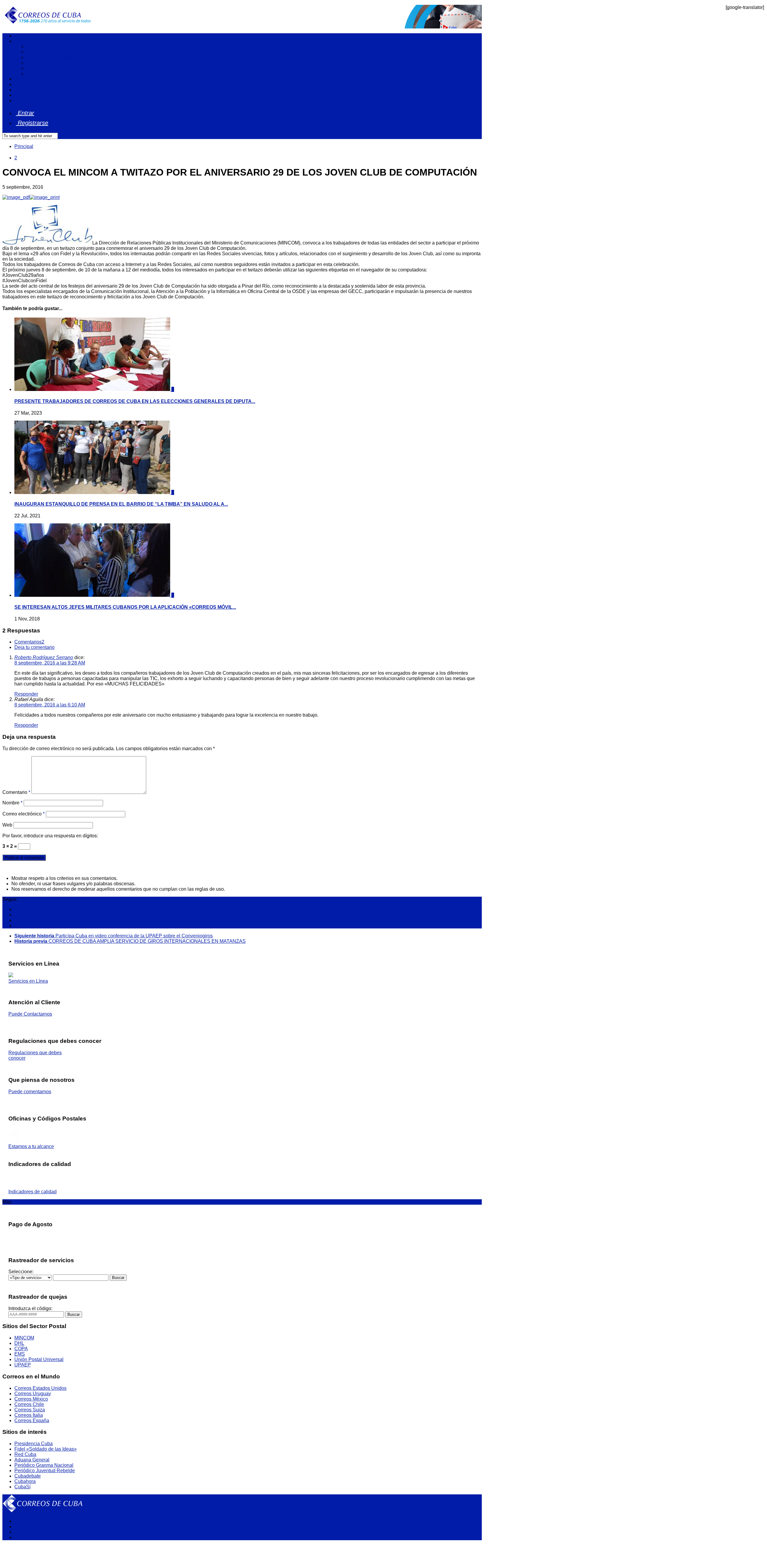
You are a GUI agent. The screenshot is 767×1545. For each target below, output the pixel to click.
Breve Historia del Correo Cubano (62, 73)
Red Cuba (25, 1454)
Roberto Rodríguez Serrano (43, 657)
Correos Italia (28, 1415)
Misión (33, 46)
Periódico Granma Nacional (43, 1465)
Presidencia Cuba (33, 1443)
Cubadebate (27, 1475)
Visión (33, 52)
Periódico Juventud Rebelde (44, 1470)
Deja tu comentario (34, 647)
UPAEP (22, 1364)
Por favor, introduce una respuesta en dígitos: (50, 835)
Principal (23, 146)
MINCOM (24, 1337)
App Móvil (25, 95)
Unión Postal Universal (39, 1359)
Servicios (24, 78)
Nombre (12, 802)
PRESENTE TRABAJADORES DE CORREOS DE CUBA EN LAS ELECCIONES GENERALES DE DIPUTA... (134, 401)
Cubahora (25, 1481)
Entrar (25, 113)
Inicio (20, 35)
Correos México (31, 1398)
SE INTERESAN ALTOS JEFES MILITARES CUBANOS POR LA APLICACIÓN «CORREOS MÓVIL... (125, 607)
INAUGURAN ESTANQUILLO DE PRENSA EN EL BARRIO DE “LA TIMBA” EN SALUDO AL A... (121, 504)
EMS (19, 1354)
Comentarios (29, 641)
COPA (21, 1348)
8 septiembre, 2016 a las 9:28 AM (49, 662)
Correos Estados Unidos (40, 1388)
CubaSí (22, 1486)
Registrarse (32, 123)
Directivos (37, 68)
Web (7, 824)
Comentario (16, 792)
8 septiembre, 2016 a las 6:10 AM (49, 704)
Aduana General (31, 1459)
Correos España (31, 1420)
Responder (26, 694)
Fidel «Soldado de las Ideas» (45, 1449)
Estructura (37, 62)
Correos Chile (29, 1404)
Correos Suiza (29, 1409)
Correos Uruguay (32, 1393)
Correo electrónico (23, 813)
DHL (19, 1343)
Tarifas (21, 84)
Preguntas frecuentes (37, 89)
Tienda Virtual (29, 100)
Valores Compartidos (48, 57)
